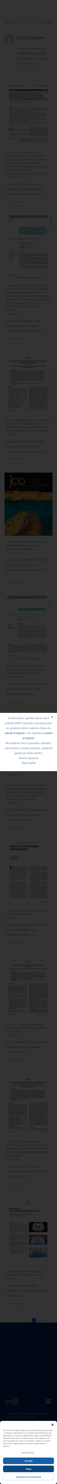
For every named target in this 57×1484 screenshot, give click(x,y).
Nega (28, 1469)
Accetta (28, 1461)
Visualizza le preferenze (28, 1477)
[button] (52, 1424)
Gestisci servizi (28, 1452)
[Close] (52, 717)
